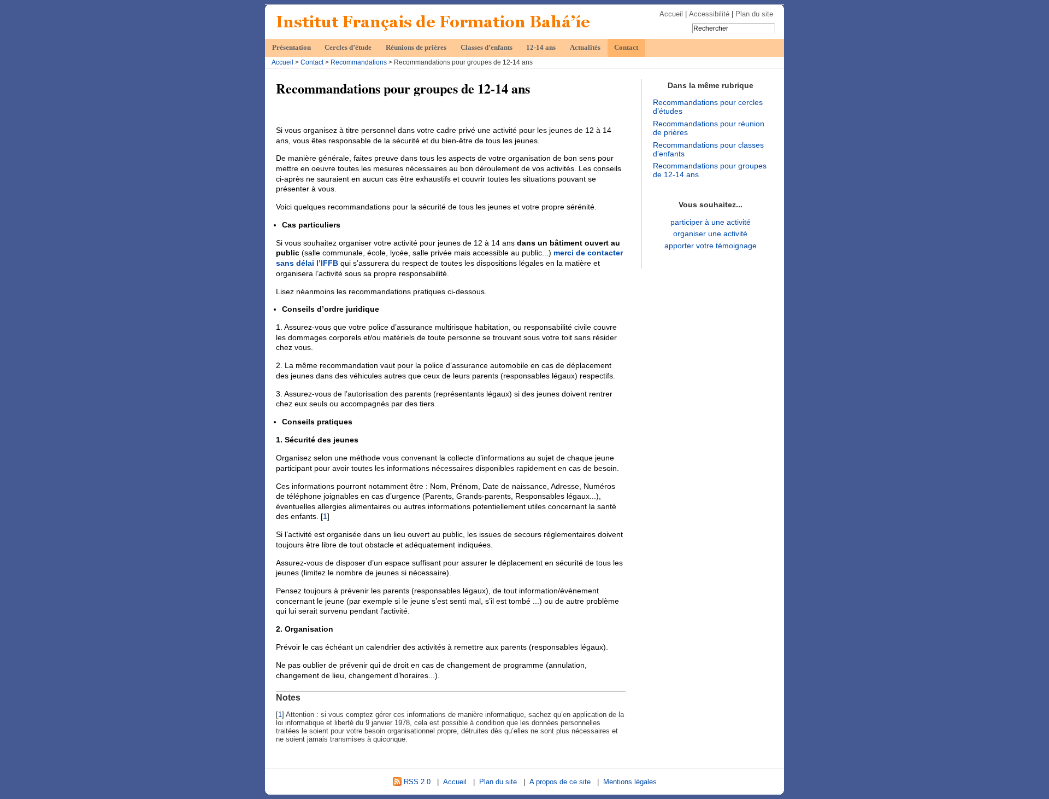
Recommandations (359, 62)
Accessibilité (709, 14)
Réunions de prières (416, 47)
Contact (626, 47)
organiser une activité (710, 233)
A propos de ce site (560, 782)
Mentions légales (630, 782)
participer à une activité (710, 222)
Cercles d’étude (348, 47)
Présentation (291, 47)
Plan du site (754, 14)
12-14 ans (541, 47)
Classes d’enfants (486, 47)
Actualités (585, 47)
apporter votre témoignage (710, 245)
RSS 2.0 (416, 782)
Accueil (671, 14)
